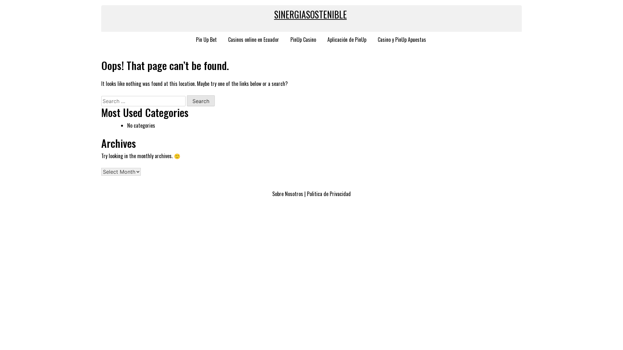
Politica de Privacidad (329, 194)
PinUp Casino (303, 39)
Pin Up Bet (206, 39)
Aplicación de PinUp (346, 39)
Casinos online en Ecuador (253, 39)
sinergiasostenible (310, 14)
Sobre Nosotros (287, 194)
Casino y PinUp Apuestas (402, 39)
